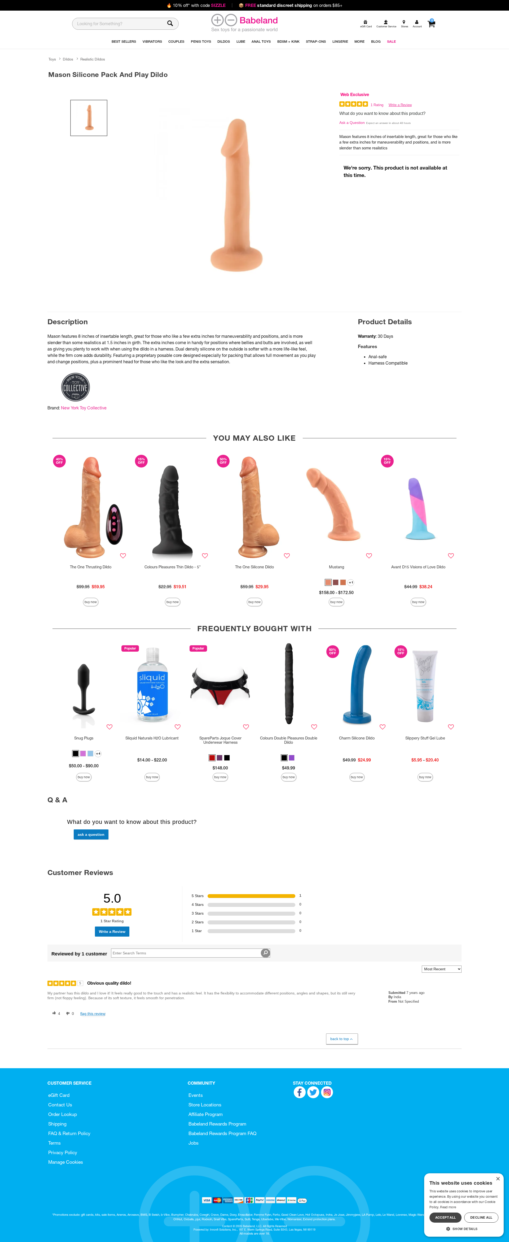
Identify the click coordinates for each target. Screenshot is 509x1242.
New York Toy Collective (84, 407)
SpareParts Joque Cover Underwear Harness (220, 740)
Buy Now (91, 602)
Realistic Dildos (92, 59)
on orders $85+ (291, 5)
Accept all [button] (445, 1217)
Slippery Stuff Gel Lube (425, 738)
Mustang (336, 567)
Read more (448, 1207)
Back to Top (339, 1039)
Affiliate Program (205, 1114)
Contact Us (60, 1104)
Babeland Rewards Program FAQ (222, 1133)
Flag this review (92, 1013)
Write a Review (400, 105)
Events (195, 1095)
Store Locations (204, 1104)
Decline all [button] (481, 1217)
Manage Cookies (65, 1162)
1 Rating (377, 105)
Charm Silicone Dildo (357, 738)
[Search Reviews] (265, 953)
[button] (328, 582)
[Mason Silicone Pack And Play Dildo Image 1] (233, 197)
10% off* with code (196, 5)
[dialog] (464, 1205)
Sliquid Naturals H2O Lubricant (152, 738)
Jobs (193, 1143)
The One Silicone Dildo (254, 567)
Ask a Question (352, 122)
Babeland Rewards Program (217, 1124)
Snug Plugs (83, 738)
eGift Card (58, 1095)
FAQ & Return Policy (69, 1133)
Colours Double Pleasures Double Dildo (288, 740)
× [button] (498, 1179)
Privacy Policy (62, 1152)
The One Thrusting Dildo (90, 567)
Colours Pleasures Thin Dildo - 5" (172, 567)
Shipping (57, 1124)
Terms (54, 1143)
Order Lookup (62, 1114)
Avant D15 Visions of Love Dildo (418, 567)
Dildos (68, 59)
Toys (52, 59)
